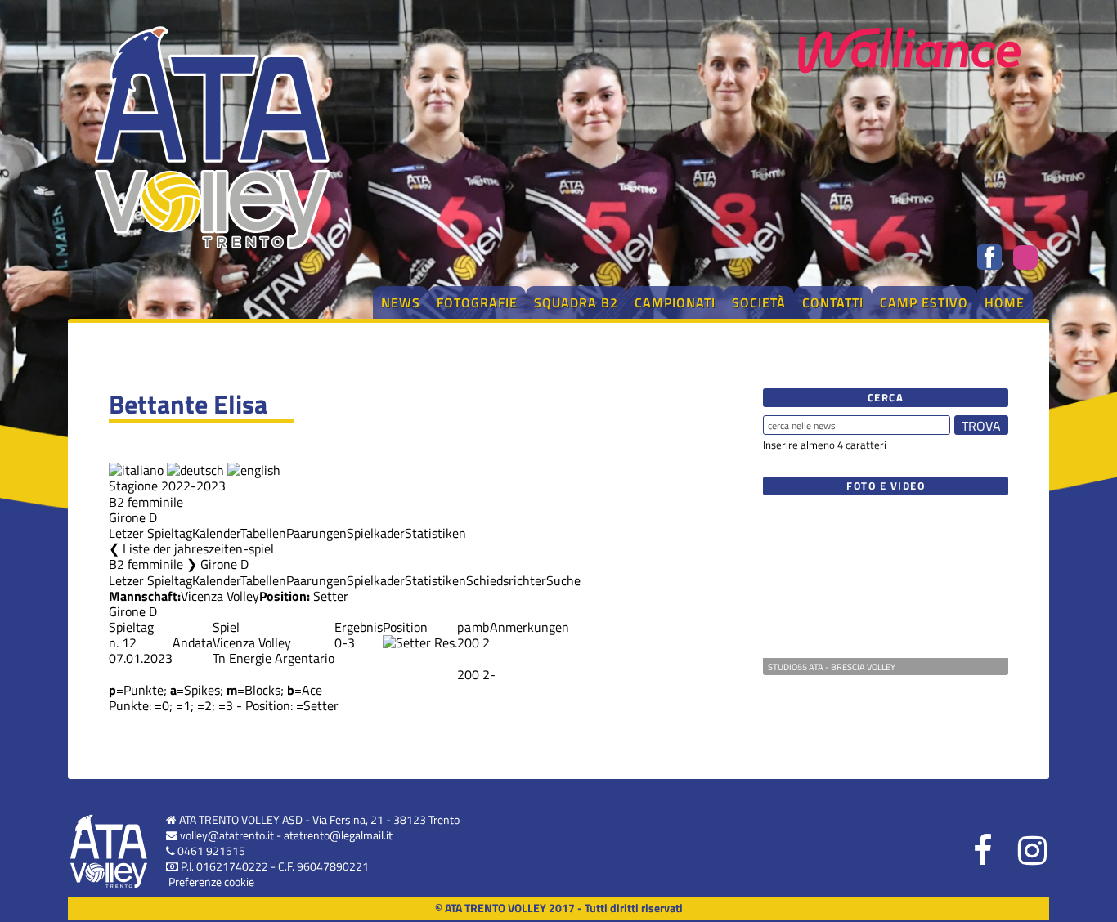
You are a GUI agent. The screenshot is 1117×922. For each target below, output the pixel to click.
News (400, 302)
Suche (563, 580)
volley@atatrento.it (227, 835)
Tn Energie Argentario (273, 658)
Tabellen (263, 533)
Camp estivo (924, 302)
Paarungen (316, 533)
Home (1005, 302)
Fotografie (477, 302)
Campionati (675, 302)
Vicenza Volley (220, 596)
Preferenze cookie (211, 882)
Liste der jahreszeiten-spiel (198, 548)
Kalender (216, 533)
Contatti (833, 302)
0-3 (344, 642)
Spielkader (376, 533)
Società (759, 302)
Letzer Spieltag (150, 533)
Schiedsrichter (506, 580)
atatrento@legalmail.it (338, 835)
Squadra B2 (576, 302)
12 (129, 642)
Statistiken (435, 533)
